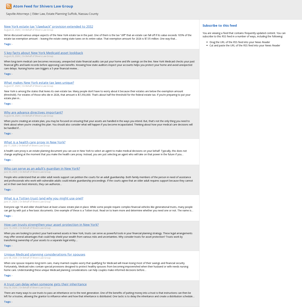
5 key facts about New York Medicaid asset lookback (43, 53)
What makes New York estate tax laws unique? (39, 82)
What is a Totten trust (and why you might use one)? (43, 198)
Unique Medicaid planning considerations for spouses (44, 254)
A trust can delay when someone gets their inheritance (45, 284)
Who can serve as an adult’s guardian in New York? (42, 168)
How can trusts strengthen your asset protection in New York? (51, 224)
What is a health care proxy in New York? (35, 142)
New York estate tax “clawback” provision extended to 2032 (48, 26)
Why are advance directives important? (33, 112)
